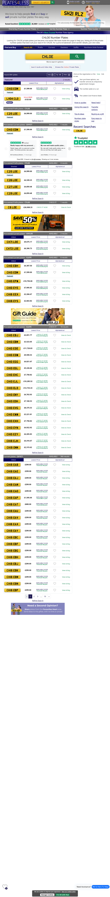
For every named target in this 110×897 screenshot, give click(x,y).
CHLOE (79, 131)
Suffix (76, 47)
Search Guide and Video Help (41, 67)
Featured (10, 92)
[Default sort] (12, 83)
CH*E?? (29, 124)
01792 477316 (75, 3)
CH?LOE (29, 233)
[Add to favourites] (55, 88)
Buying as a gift (97, 114)
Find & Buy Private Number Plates (22, 29)
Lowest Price (33, 83)
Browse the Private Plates (67, 67)
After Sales (96, 3)
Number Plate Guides (89, 29)
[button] (37, 29)
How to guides (80, 102)
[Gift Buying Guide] (38, 316)
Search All (28, 47)
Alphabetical (59, 83)
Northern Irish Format (93, 47)
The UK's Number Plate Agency (55, 32)
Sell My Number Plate (58, 29)
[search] (52, 2)
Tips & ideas (79, 114)
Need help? (95, 102)
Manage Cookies (47, 895)
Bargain (9, 102)
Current (51, 47)
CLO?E (28, 257)
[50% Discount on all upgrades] (38, 222)
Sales (88, 3)
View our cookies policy (69, 891)
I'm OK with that (63, 895)
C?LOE (27, 108)
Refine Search (37, 121)
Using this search (81, 107)
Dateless (64, 47)
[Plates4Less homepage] (16, 3)
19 (45, 596)
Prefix (40, 47)
